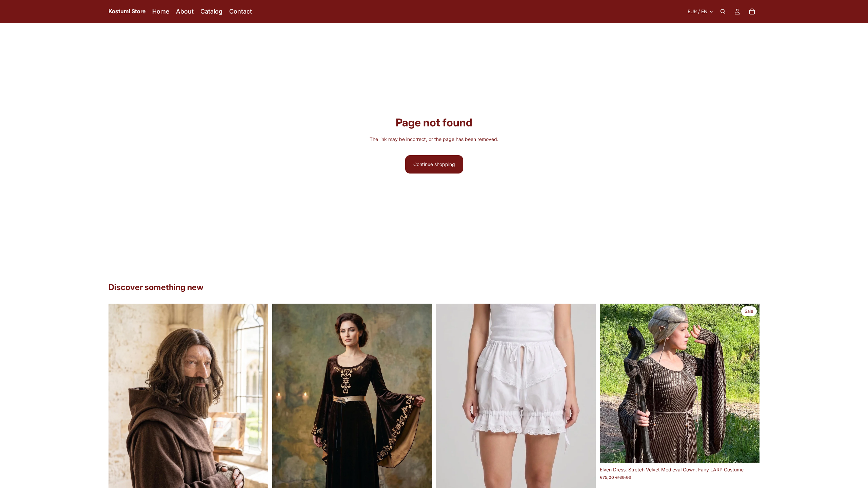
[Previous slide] (118, 403)
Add (754, 452)
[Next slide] (258, 403)
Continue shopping (434, 164)
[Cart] (752, 11)
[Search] (722, 11)
